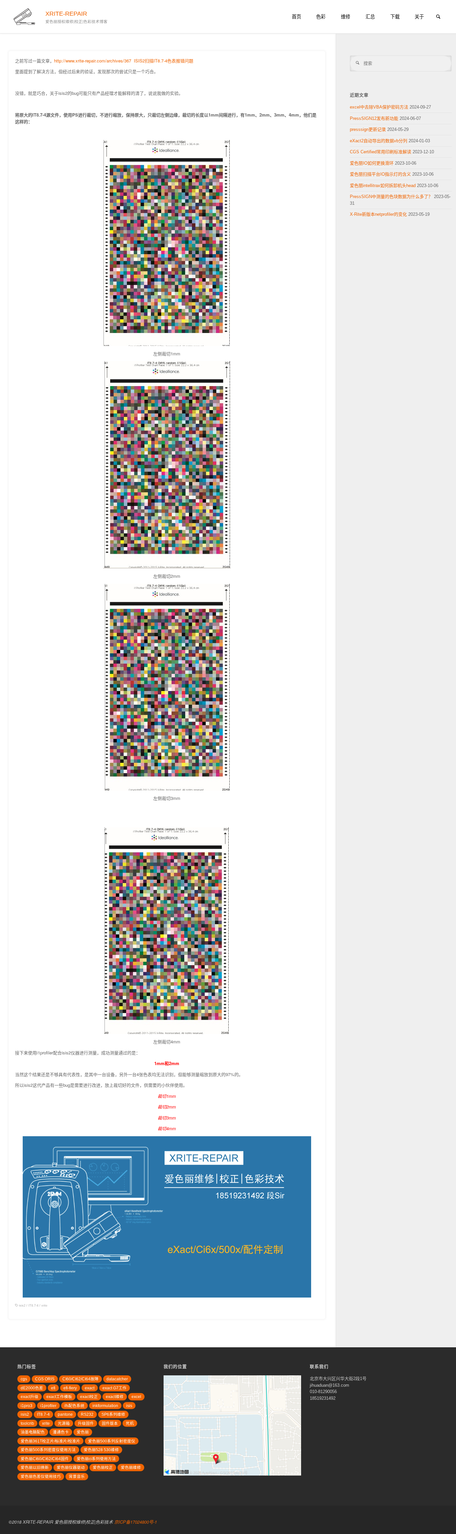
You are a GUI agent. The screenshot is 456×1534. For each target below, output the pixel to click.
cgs (24, 1379)
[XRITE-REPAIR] (25, 16)
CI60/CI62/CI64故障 (80, 1379)
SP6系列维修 (113, 1414)
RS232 (87, 1414)
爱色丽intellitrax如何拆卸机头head (383, 185)
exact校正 (89, 1396)
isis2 (22, 1305)
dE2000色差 (32, 1388)
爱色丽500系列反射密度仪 (111, 1441)
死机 (130, 1423)
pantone (65, 1414)
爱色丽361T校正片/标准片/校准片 (50, 1441)
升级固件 (86, 1423)
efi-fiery (70, 1388)
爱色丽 (83, 1432)
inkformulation (105, 1405)
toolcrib (27, 1423)
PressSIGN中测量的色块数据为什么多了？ (391, 196)
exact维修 (115, 1396)
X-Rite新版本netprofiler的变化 (378, 214)
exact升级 (29, 1396)
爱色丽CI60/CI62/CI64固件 (45, 1459)
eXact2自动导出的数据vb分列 (378, 140)
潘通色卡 (61, 1432)
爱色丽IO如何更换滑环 (372, 163)
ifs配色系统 (74, 1405)
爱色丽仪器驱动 (71, 1467)
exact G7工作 (114, 1388)
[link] (438, 17)
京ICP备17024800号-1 (135, 1522)
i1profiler (48, 1405)
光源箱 (64, 1423)
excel (136, 1396)
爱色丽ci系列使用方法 (96, 1459)
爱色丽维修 (131, 1467)
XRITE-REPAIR (66, 13)
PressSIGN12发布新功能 (374, 118)
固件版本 (110, 1423)
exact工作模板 (59, 1396)
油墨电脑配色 (33, 1432)
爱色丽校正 (103, 1467)
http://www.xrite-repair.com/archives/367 (92, 60)
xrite (44, 1305)
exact (89, 1388)
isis (129, 1405)
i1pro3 (26, 1405)
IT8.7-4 (33, 1305)
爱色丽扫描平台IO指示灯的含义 (380, 174)
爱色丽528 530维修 (101, 1449)
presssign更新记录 (368, 129)
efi (53, 1388)
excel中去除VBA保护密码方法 (379, 107)
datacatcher (117, 1379)
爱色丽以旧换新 (35, 1467)
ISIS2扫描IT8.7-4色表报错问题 (163, 60)
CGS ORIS (44, 1379)
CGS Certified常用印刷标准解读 (380, 151)
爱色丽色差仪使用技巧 (41, 1476)
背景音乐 (77, 1476)
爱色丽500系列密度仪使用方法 (48, 1449)
